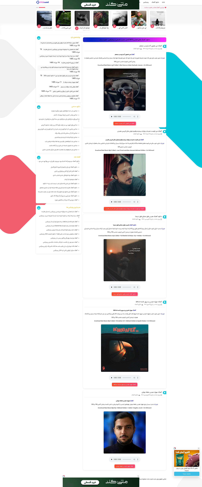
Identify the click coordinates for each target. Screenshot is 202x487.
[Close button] (199, 448)
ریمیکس (146, 2)
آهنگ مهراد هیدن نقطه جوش (152, 392)
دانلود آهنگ (155, 2)
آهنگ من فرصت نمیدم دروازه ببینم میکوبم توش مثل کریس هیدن (139, 131)
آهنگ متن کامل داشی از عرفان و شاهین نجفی (65, 91)
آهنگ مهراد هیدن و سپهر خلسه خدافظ (149, 302)
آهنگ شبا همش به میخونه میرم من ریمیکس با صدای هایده (61, 49)
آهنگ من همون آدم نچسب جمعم (151, 46)
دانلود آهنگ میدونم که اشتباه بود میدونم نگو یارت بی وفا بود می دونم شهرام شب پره (59, 68)
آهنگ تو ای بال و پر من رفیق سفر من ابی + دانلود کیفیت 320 (61, 76)
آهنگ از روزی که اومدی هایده (69, 63)
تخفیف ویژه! (187, 474)
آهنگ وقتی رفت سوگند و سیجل (69, 87)
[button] (42, 7)
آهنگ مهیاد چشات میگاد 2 (70, 82)
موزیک (163, 58)
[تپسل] (64, 476)
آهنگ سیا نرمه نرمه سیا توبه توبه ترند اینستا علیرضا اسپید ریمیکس (59, 56)
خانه (163, 2)
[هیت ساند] (42, 2)
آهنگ (132, 54)
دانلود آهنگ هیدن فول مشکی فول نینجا (148, 216)
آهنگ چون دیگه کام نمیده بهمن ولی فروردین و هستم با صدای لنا (59, 43)
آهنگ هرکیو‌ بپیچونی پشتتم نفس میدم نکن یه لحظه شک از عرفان (59, 96)
